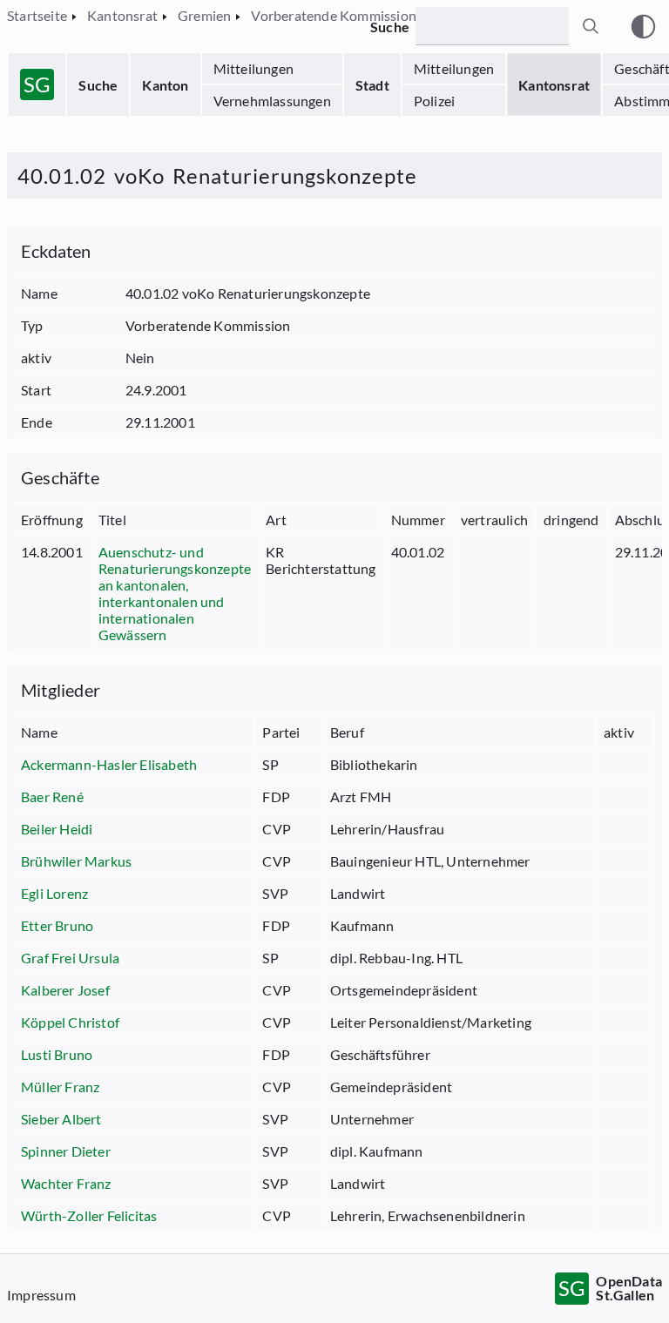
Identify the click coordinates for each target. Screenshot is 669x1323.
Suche (98, 85)
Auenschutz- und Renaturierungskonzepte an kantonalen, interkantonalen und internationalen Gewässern (174, 593)
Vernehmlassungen (272, 100)
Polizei (434, 100)
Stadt (372, 85)
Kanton (165, 85)
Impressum (41, 1294)
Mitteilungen (253, 68)
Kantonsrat (554, 85)
